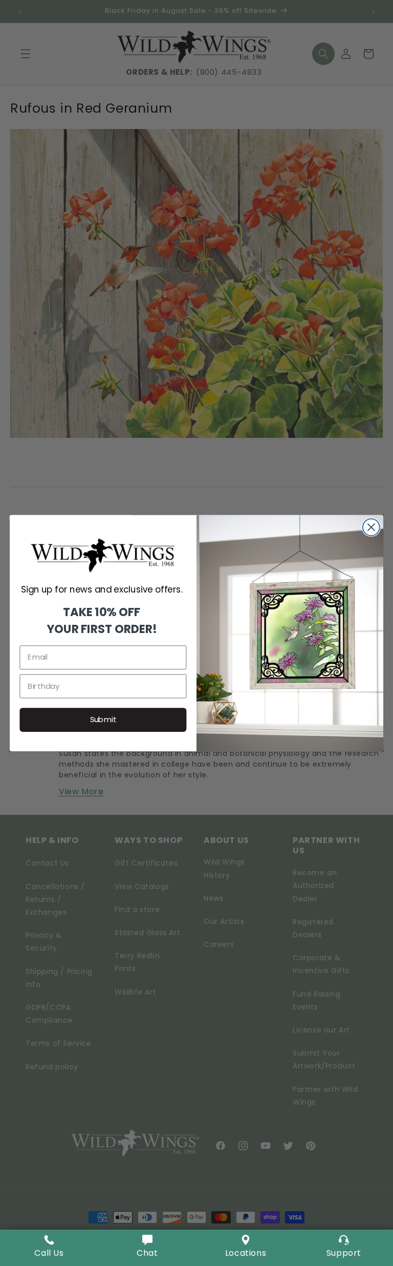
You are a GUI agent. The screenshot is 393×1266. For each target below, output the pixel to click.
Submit (103, 719)
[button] (147, 1248)
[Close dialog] (371, 527)
